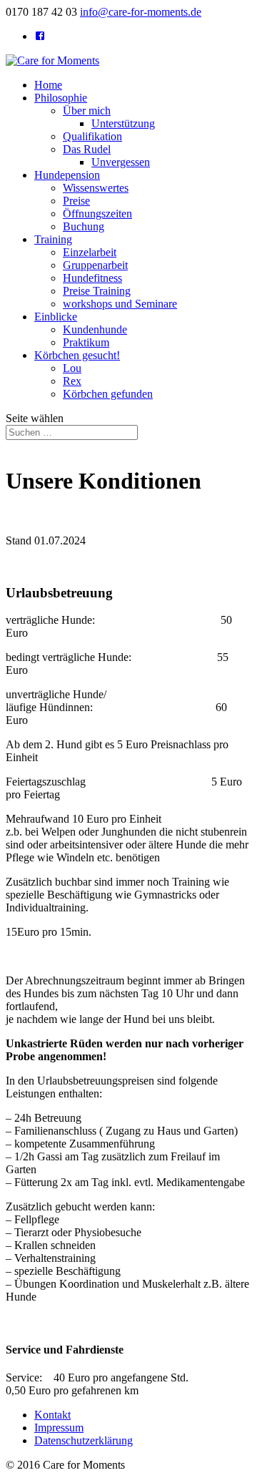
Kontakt (52, 1415)
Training (53, 239)
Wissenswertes (95, 188)
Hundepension (67, 175)
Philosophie (60, 98)
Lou (72, 368)
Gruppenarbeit (95, 265)
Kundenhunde (95, 329)
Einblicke (55, 316)
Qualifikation (92, 136)
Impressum (59, 1427)
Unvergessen (120, 162)
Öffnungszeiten (97, 213)
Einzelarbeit (89, 252)
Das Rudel (87, 149)
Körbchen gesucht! (77, 355)
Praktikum (86, 342)
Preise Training (97, 291)
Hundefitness (92, 278)
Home (48, 85)
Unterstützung (123, 123)
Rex (72, 381)
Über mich (87, 110)
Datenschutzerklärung (83, 1440)
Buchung (83, 226)
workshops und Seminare (120, 304)
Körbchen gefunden (108, 394)
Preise (76, 201)
